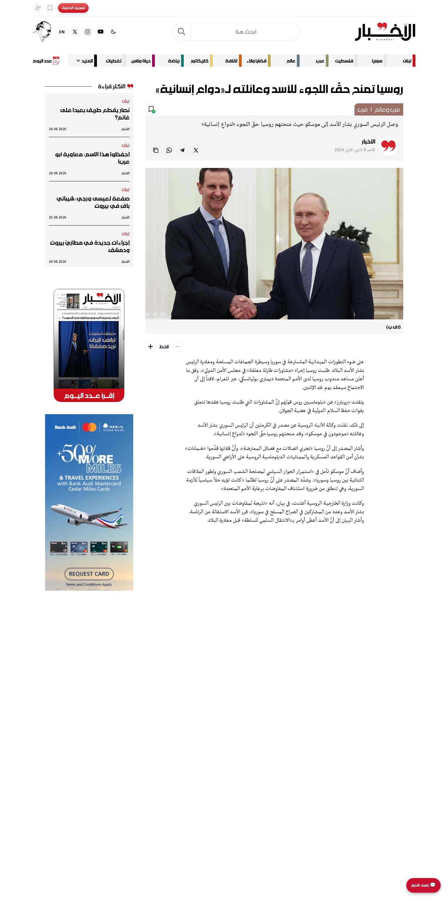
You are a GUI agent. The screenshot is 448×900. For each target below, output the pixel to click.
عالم (291, 60)
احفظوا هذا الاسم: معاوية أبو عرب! (92, 158)
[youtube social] (100, 32)
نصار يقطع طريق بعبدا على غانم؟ (95, 113)
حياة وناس (141, 60)
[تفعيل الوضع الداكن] (113, 32)
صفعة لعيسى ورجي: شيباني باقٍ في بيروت (93, 202)
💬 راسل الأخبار (423, 885)
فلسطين (344, 60)
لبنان (407, 60)
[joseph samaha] (45, 31)
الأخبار (368, 141)
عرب (320, 60)
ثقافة (231, 60)
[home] (385, 32)
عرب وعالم (387, 109)
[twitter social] (75, 32)
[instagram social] (88, 32)
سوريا (377, 60)
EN (62, 31)
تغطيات (114, 60)
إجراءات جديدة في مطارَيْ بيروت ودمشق (90, 246)
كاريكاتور (199, 60)
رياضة (174, 60)
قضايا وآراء (256, 60)
